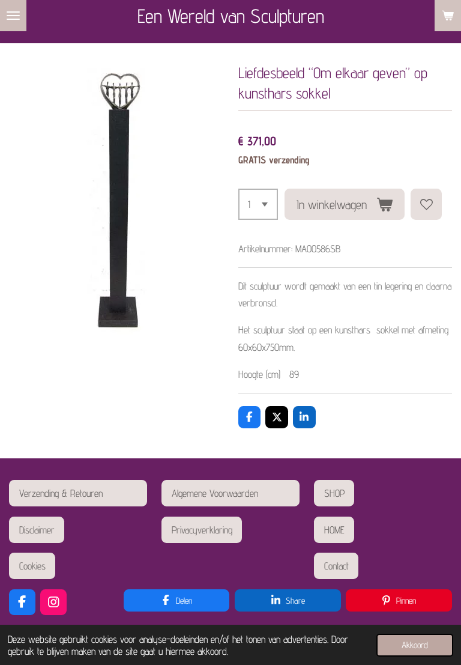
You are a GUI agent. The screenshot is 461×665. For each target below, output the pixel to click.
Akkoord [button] (415, 645)
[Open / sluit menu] (13, 15)
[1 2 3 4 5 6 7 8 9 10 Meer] (258, 204)
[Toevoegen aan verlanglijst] (426, 204)
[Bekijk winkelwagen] (448, 15)
